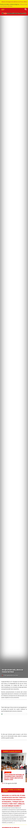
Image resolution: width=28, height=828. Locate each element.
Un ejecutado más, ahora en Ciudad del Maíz (12, 671)
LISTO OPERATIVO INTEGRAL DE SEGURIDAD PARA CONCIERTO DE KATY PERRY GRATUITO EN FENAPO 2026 (14, 777)
